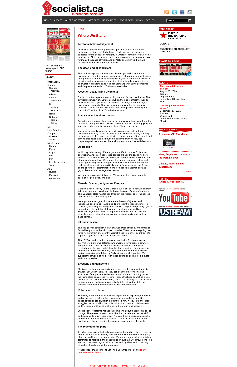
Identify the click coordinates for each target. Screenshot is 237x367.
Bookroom (126, 20)
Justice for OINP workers (173, 134)
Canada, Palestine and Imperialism (171, 165)
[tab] (175, 134)
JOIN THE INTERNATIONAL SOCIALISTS (177, 36)
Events (150, 20)
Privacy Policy (128, 365)
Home (47, 20)
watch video (168, 148)
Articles (93, 20)
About (58, 20)
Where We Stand (75, 20)
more (189, 171)
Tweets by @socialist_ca (171, 181)
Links (139, 20)
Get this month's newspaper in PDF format (54, 68)
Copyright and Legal (107, 365)
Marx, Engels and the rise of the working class (174, 156)
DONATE (164, 43)
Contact (141, 365)
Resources (109, 20)
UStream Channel (172, 207)
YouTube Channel (172, 189)
